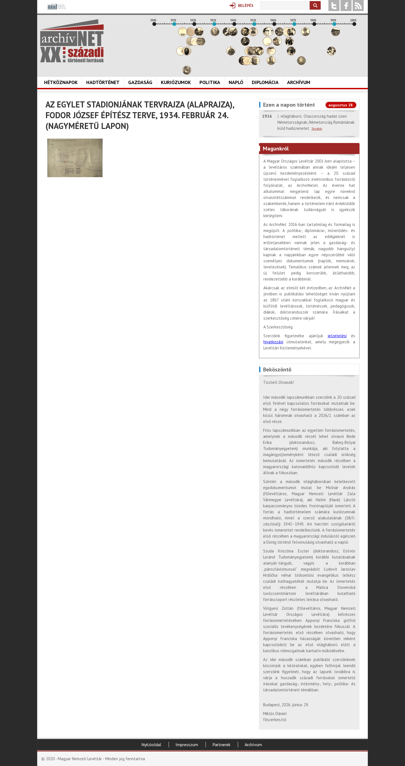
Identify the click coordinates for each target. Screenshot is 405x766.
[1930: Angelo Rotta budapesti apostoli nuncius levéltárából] (214, 34)
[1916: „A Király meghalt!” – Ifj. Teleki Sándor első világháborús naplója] (186, 53)
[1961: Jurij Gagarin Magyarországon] (277, 44)
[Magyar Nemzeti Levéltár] (56, 10)
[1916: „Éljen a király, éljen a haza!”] (186, 73)
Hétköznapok (61, 82)
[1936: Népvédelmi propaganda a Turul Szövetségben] (227, 34)
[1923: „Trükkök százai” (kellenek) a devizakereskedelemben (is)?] (200, 44)
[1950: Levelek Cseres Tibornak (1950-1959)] (255, 63)
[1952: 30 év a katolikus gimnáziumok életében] (259, 53)
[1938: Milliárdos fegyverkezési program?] (230, 53)
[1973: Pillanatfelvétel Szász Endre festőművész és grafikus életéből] (301, 63)
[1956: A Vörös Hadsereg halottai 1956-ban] (267, 44)
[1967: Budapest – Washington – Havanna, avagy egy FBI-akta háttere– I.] (289, 44)
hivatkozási (273, 341)
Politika (209, 82)
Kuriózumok (176, 82)
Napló (236, 82)
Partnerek (221, 744)
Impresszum (186, 744)
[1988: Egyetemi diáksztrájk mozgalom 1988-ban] (331, 53)
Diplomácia (265, 82)
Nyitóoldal (151, 744)
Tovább (316, 128)
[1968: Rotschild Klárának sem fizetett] (291, 34)
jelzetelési (337, 335)
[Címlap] (72, 41)
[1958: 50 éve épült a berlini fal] (271, 53)
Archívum (298, 82)
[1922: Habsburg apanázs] (199, 34)
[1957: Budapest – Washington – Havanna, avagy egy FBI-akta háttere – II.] (269, 34)
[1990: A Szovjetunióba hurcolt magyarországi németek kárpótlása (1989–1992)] (335, 34)
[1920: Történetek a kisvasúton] (194, 44)
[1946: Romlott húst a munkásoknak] (247, 63)
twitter (333, 5)
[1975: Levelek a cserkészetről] (305, 34)
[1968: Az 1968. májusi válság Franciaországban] (291, 53)
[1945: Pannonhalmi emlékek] (245, 44)
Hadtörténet (103, 82)
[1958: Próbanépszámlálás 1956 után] (271, 63)
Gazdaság (140, 82)
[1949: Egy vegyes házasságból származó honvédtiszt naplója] (253, 34)
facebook (346, 5)
